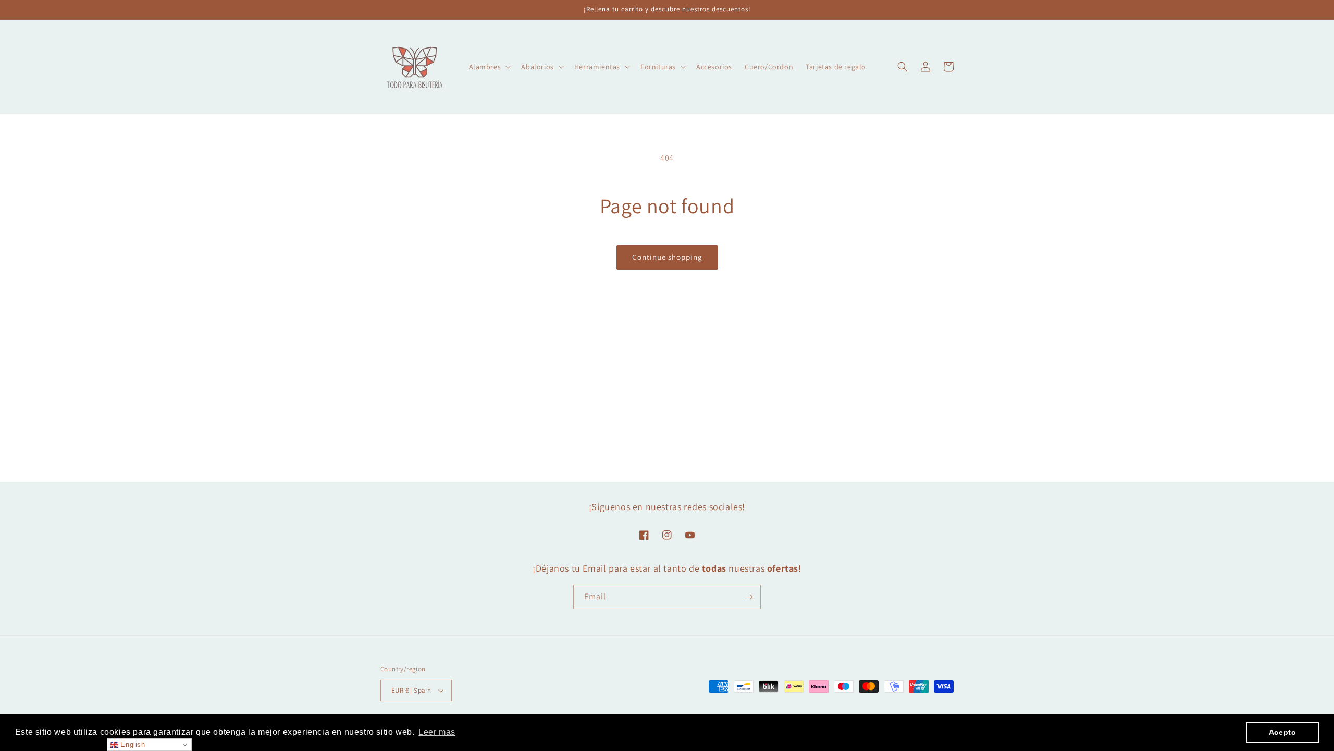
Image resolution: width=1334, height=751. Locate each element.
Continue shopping (667, 257)
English (131, 744)
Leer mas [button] (436, 732)
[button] (489, 67)
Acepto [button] (1282, 732)
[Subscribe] (748, 597)
